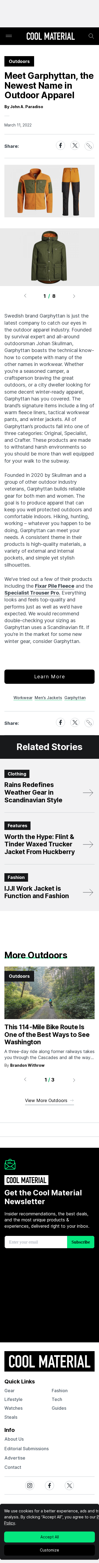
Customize (49, 1550)
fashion (60, 1390)
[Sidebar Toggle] (8, 36)
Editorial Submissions (26, 1448)
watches (13, 1408)
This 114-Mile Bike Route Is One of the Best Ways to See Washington (47, 1034)
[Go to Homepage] (50, 36)
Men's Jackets (48, 697)
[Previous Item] (25, 295)
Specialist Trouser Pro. (32, 593)
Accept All (49, 1537)
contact (12, 1467)
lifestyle (13, 1399)
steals (10, 1417)
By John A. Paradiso (23, 106)
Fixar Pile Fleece (54, 586)
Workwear (22, 697)
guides (59, 1408)
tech (57, 1399)
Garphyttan (75, 697)
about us (14, 1439)
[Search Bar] (91, 36)
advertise (14, 1458)
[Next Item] (74, 295)
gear (9, 1390)
